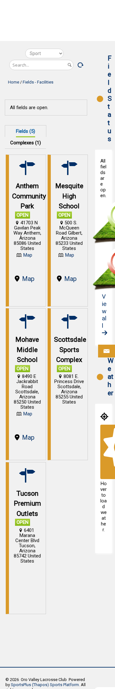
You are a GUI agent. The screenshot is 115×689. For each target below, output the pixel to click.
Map (27, 255)
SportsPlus (21, 684)
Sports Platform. (65, 684)
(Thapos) (40, 684)
